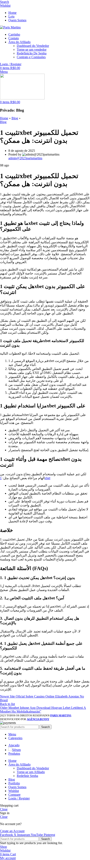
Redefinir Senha (27, 776)
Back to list (7, 704)
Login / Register (19, 798)
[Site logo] (10, 27)
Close (4, 809)
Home (4, 118)
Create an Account (12, 831)
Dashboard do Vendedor (33, 46)
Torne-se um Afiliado (31, 772)
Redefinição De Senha (31, 53)
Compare (14, 794)
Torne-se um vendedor (31, 49)
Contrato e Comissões (31, 57)
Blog (15, 118)
